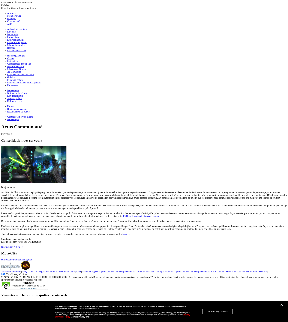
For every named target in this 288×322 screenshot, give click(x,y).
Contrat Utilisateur (145, 271)
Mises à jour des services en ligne (241, 271)
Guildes (11, 77)
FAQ (24, 271)
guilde (29, 259)
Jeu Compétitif (14, 72)
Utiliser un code (14, 101)
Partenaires (12, 61)
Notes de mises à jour (17, 93)
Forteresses (12, 85)
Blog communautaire (17, 109)
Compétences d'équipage (19, 63)
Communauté (13, 21)
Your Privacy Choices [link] (16, 274)
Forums (10, 106)
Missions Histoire (15, 66)
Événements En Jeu (16, 50)
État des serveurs (15, 96)
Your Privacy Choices (217, 311)
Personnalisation (15, 80)
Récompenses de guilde (18, 111)
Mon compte (13, 90)
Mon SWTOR (14, 16)
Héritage (11, 48)
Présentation (13, 37)
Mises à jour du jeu (16, 45)
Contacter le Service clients (20, 116)
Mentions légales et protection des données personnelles (108, 271)
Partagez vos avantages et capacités (23, 82)
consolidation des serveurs (13, 259)
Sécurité (263, 271)
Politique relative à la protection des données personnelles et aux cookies (190, 271)
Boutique (11, 18)
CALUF (33, 271)
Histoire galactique (16, 55)
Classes (10, 58)
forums (125, 234)
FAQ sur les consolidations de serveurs (141, 216)
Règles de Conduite (48, 271)
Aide (9, 24)
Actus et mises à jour (17, 29)
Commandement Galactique (20, 74)
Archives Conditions (11, 271)
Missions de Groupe (16, 69)
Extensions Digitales (17, 42)
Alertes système (14, 98)
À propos (11, 13)
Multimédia (12, 34)
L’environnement (15, 39)
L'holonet (11, 31)
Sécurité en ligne (67, 271)
